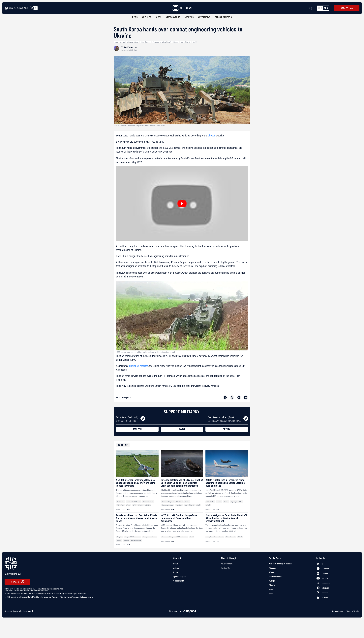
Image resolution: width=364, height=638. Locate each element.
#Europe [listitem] (272, 581)
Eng (326, 8)
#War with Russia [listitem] (275, 576)
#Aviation (164, 537)
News (135, 17)
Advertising (204, 17)
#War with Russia (185, 42)
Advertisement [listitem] (226, 564)
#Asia (116, 42)
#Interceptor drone (148, 502)
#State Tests (120, 505)
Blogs (159, 17)
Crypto (227, 429)
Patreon (137, 429)
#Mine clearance (145, 42)
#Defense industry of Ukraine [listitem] (280, 564)
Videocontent (173, 17)
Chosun (211, 135)
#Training (184, 537)
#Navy (126, 537)
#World (195, 42)
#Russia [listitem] (272, 585)
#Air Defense (120, 502)
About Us (189, 17)
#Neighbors (179, 502)
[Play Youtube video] (182, 203)
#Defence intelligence (168, 502)
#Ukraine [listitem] (272, 568)
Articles (146, 17)
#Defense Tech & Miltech (133, 502)
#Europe (122, 42)
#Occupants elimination (149, 537)
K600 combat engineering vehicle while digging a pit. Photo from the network (145, 352)
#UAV (134, 505)
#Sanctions (179, 505)
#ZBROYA (148, 505)
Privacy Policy (337, 611)
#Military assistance (132, 42)
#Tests (128, 505)
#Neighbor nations (135, 537)
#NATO (178, 537)
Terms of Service (353, 611)
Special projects (223, 17)
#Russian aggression (167, 505)
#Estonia (218, 502)
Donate (344, 8)
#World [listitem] (271, 572)
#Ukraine (175, 42)
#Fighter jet (233, 502)
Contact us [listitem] (225, 568)
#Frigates (119, 537)
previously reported (138, 365)
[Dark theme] (35, 8)
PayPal (182, 429)
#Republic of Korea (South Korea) (161, 42)
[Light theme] (32, 8)
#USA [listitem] (271, 593)
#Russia (187, 502)
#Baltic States (210, 502)
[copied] (142, 418)
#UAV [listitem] (271, 589)
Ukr (320, 8)
